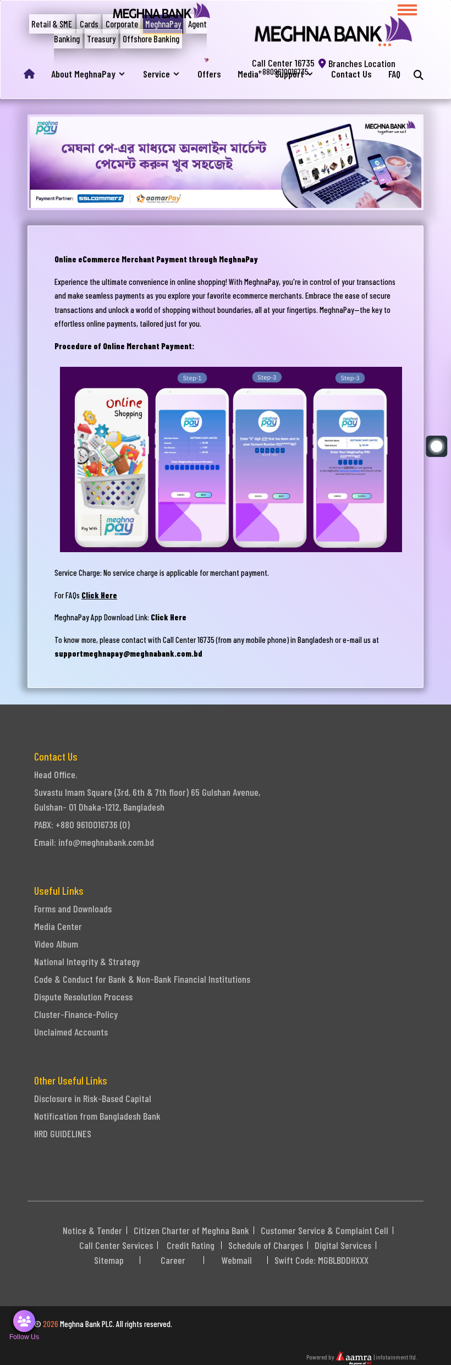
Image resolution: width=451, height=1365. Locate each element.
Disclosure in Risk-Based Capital (92, 1098)
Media (248, 74)
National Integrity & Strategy (87, 961)
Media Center (58, 926)
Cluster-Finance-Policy (76, 1014)
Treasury (101, 39)
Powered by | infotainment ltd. (361, 1357)
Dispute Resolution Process (83, 996)
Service (156, 74)
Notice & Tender (92, 1230)
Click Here (99, 595)
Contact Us (351, 74)
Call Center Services (116, 1245)
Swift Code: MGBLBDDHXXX (321, 1260)
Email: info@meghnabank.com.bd (94, 842)
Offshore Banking (151, 39)
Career (173, 1260)
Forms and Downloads (73, 908)
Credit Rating (191, 1245)
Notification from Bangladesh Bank (97, 1116)
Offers (209, 74)
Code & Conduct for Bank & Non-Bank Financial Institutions (142, 979)
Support (289, 74)
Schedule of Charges (265, 1245)
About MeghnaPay (83, 74)
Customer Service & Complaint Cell (324, 1230)
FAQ (394, 74)
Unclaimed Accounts (71, 1032)
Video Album (56, 944)
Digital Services (343, 1245)
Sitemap (109, 1260)
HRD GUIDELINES (62, 1133)
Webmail (237, 1260)
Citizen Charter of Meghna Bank (191, 1230)
